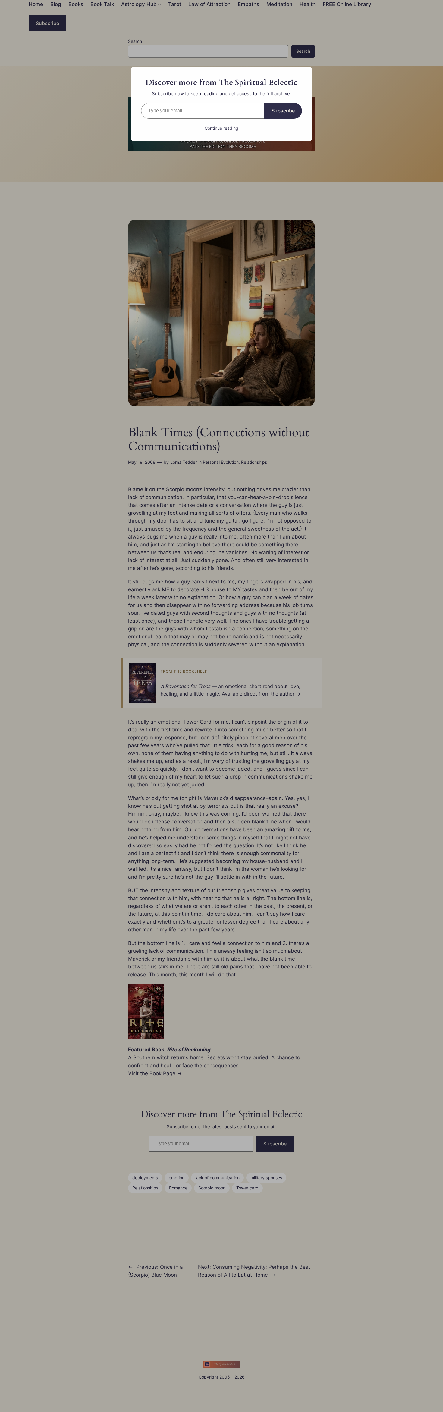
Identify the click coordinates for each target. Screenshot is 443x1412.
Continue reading (221, 128)
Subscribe (283, 111)
